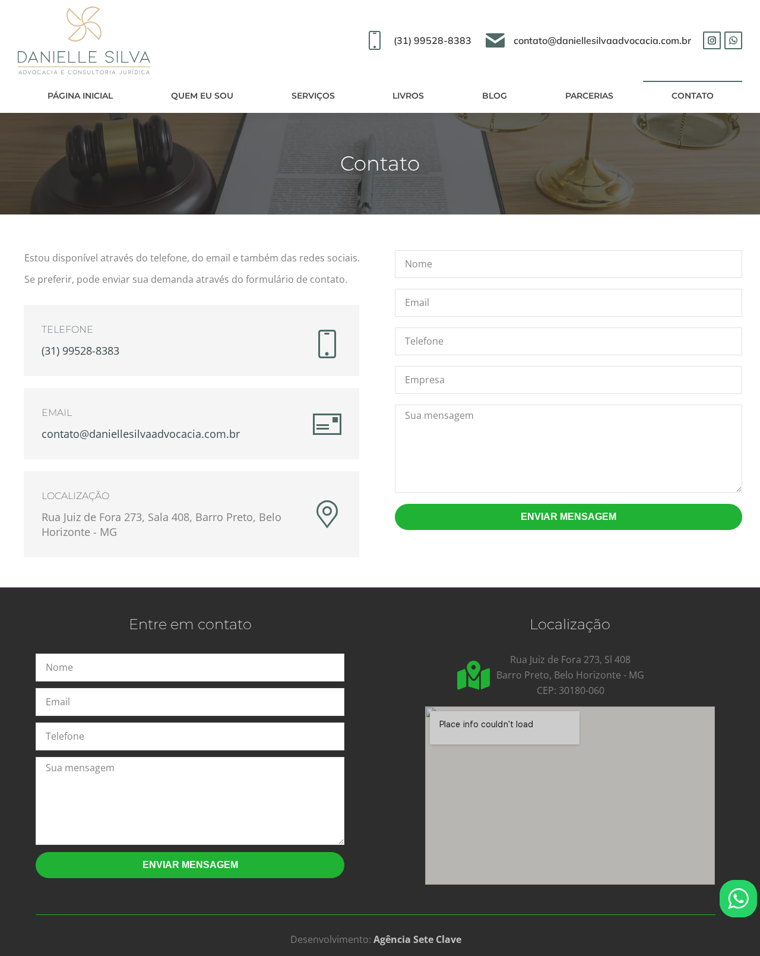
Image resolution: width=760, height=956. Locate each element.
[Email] (327, 424)
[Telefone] (327, 344)
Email (57, 412)
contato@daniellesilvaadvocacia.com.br (602, 40)
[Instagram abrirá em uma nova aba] (712, 40)
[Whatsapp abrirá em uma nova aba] (733, 40)
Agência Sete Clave (417, 939)
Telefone (67, 329)
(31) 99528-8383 (432, 40)
